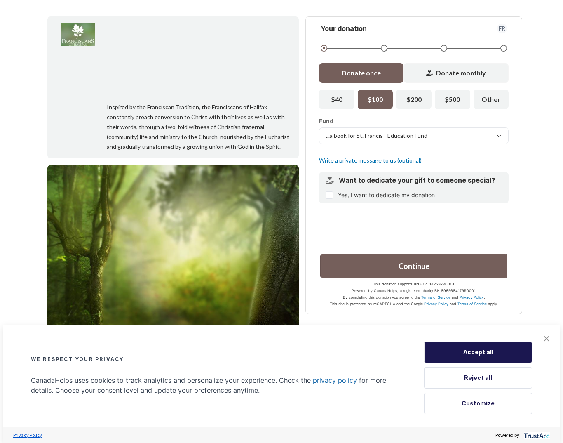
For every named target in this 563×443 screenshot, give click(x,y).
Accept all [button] (478, 352)
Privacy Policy (472, 297)
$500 (452, 99)
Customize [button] (478, 403)
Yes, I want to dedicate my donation (386, 194)
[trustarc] (536, 435)
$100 (375, 99)
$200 (414, 99)
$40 (336, 99)
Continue (414, 266)
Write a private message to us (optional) (370, 160)
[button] (546, 338)
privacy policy (335, 380)
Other (490, 99)
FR (502, 28)
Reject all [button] (478, 377)
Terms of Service (435, 297)
